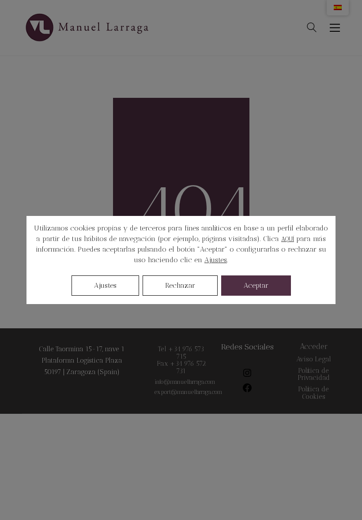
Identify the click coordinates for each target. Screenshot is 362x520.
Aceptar (256, 285)
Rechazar (180, 285)
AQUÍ (287, 239)
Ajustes (215, 260)
